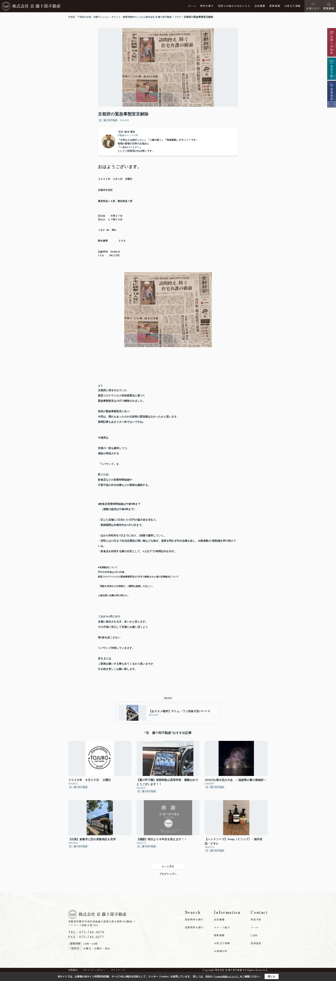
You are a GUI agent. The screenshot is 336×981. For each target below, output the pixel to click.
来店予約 (256, 919)
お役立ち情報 (292, 6)
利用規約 (73, 970)
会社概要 (259, 6)
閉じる (271, 976)
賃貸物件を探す (194, 919)
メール (255, 927)
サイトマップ (118, 970)
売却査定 (256, 943)
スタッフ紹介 (222, 927)
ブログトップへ (168, 874)
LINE (254, 935)
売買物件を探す (194, 927)
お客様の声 (220, 951)
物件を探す (207, 6)
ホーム (192, 6)
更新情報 (274, 6)
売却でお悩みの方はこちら (234, 6)
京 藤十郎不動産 (108, 120)
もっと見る (168, 866)
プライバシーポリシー (94, 970)
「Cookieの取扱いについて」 (226, 976)
